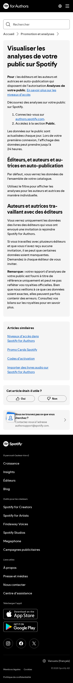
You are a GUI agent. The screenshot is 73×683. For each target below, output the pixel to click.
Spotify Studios (14, 532)
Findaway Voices (15, 524)
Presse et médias (15, 576)
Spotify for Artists (16, 515)
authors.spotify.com (29, 119)
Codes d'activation (21, 358)
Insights (9, 472)
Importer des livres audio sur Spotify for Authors (27, 369)
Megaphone (12, 541)
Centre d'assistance (17, 593)
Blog (6, 489)
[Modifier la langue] (60, 6)
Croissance (11, 463)
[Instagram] (8, 643)
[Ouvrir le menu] (67, 6)
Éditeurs (9, 480)
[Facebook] (21, 643)
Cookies (28, 669)
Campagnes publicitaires (21, 549)
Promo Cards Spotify (22, 349)
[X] (34, 643)
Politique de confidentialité (17, 677)
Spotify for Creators (17, 507)
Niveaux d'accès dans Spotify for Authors (23, 338)
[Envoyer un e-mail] (64, 419)
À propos (9, 567)
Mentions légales (11, 669)
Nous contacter (14, 584)
